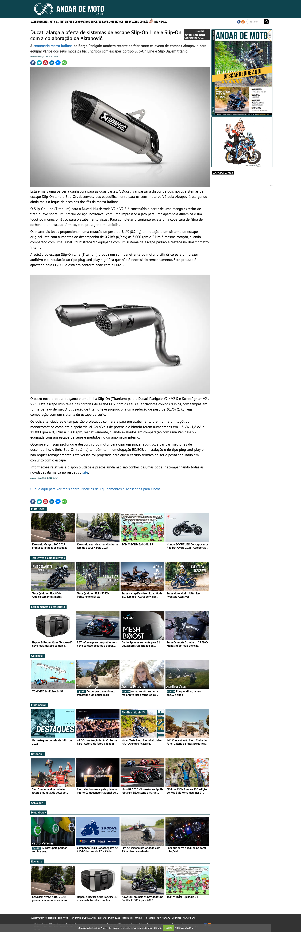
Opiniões (36, 655)
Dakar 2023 (108, 21)
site (85, 472)
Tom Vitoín (63, 917)
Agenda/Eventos (40, 21)
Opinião (144, 21)
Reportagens (132, 21)
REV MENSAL (160, 21)
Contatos (176, 917)
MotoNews (37, 508)
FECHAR (168, 927)
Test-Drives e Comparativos (75, 21)
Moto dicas (37, 812)
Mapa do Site (189, 917)
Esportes (96, 21)
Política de (183, 927)
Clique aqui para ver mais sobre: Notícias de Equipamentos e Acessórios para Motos (95, 488)
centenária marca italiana (52, 45)
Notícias (54, 21)
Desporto (36, 754)
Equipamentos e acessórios (47, 606)
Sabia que (37, 803)
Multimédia (38, 705)
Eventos (36, 861)
